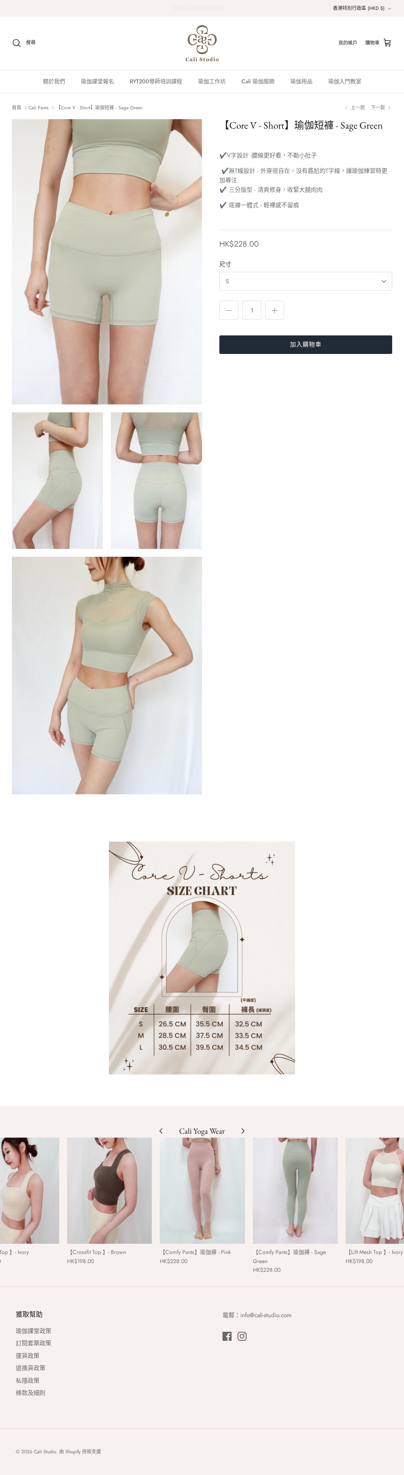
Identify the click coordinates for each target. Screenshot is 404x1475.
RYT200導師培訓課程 (156, 81)
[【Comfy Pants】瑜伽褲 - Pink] (202, 1191)
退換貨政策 (30, 1368)
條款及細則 (30, 1393)
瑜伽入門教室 (344, 81)
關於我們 (54, 81)
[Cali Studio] (202, 43)
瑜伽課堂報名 (97, 81)
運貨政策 (27, 1355)
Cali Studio (45, 1451)
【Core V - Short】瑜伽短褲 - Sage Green (99, 107)
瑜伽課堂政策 (33, 1331)
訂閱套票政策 (33, 1343)
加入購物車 (306, 344)
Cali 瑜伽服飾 (258, 81)
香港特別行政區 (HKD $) (359, 8)
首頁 (16, 107)
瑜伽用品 (301, 81)
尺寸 (225, 264)
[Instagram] (242, 1336)
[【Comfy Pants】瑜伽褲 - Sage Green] (295, 1191)
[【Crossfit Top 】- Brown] (109, 1191)
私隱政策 (27, 1380)
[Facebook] (227, 1336)
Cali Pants (38, 107)
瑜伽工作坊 (212, 81)
